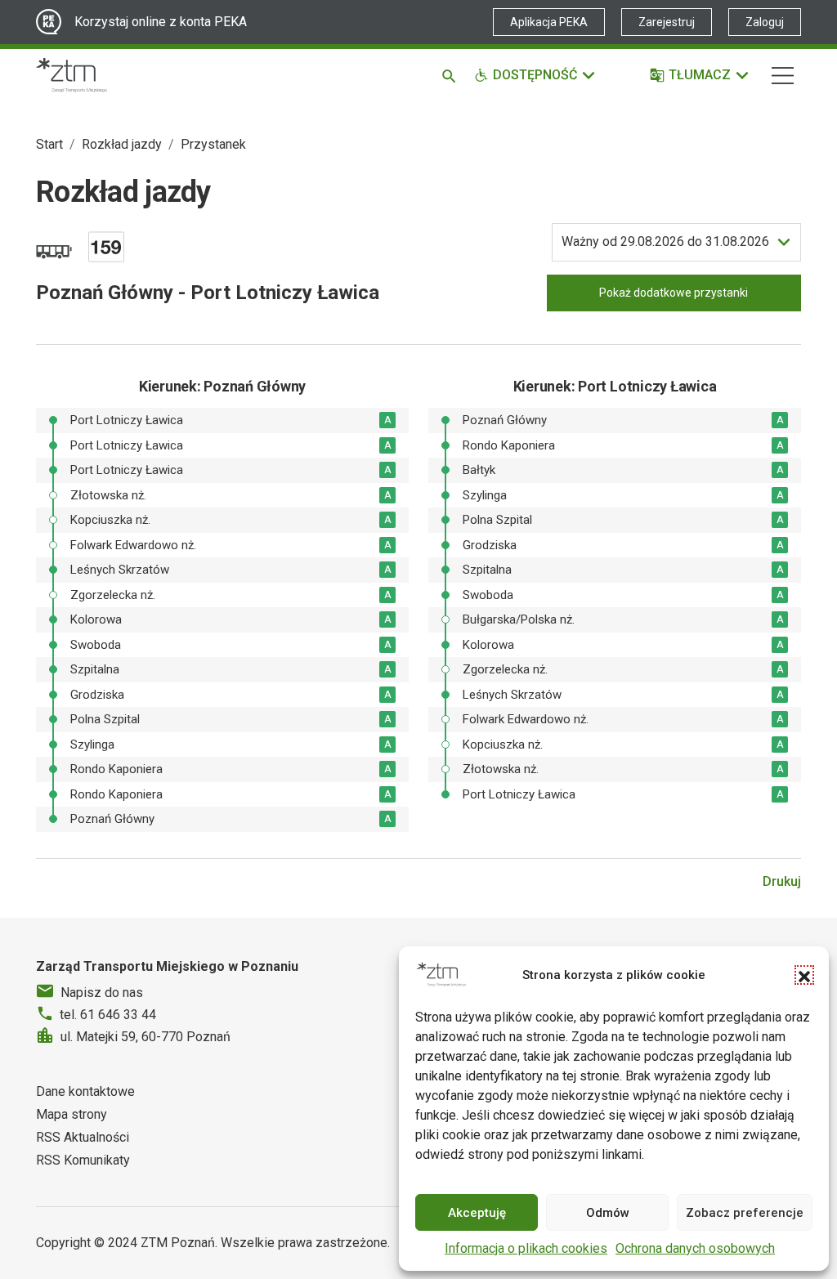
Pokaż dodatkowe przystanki (673, 292)
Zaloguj (764, 22)
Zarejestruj (666, 22)
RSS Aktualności (82, 1137)
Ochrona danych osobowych (695, 1248)
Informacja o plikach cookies (526, 1248)
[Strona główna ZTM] (71, 75)
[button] (804, 975)
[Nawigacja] (782, 75)
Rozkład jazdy (122, 144)
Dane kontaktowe (85, 1091)
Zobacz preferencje (744, 1212)
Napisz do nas (101, 992)
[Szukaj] (451, 75)
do (665, 241)
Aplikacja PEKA (549, 22)
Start (49, 144)
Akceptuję (477, 1212)
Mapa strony (71, 1114)
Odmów (607, 1212)
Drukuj (782, 881)
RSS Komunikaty (83, 1160)
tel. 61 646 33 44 (108, 1014)
